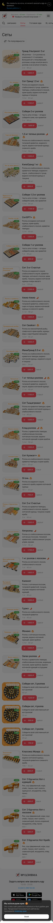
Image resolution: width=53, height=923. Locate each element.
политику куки (20, 911)
